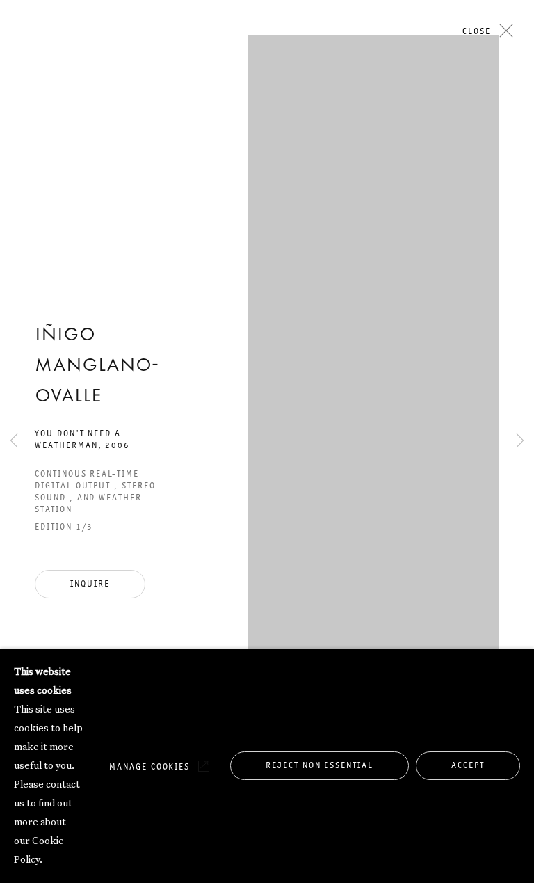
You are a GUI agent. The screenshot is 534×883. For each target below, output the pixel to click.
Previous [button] (14, 141)
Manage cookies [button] (149, 766)
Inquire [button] (90, 583)
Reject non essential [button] (319, 765)
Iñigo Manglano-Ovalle (97, 367)
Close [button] (476, 31)
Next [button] (520, 141)
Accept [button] (468, 765)
